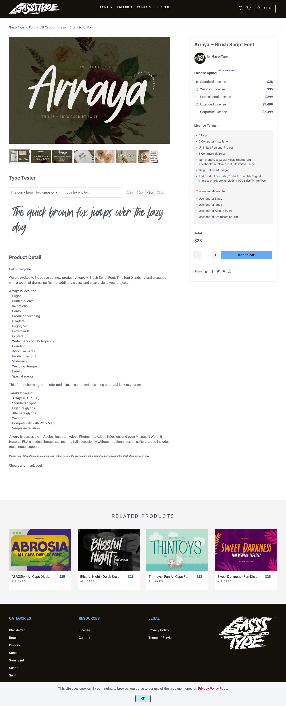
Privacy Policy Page (212, 689)
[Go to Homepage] (34, 14)
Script (13, 668)
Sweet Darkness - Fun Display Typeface (237, 577)
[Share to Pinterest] (224, 271)
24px (130, 192)
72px (160, 192)
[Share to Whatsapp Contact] (229, 271)
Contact (84, 638)
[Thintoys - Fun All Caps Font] (177, 550)
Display (14, 645)
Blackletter (16, 630)
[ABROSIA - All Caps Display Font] (40, 550)
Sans (13, 653)
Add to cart (246, 255)
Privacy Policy (158, 630)
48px (150, 192)
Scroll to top (282, 597)
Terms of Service (160, 638)
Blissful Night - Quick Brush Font (100, 577)
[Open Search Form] (240, 8)
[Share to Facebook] (212, 271)
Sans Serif (16, 660)
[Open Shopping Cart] (248, 8)
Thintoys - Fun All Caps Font (169, 577)
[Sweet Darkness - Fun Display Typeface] (246, 550)
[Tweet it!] (218, 271)
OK (143, 698)
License (84, 630)
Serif (12, 675)
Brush (13, 638)
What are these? (227, 70)
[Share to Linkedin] (207, 271)
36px (140, 192)
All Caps (19, 581)
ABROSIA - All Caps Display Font (32, 577)
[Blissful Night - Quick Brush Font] (109, 550)
